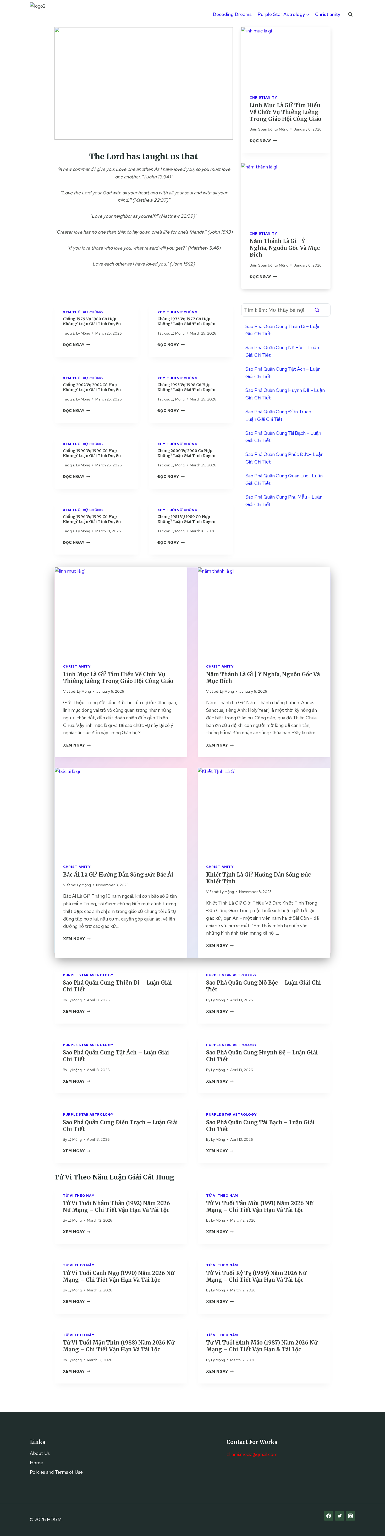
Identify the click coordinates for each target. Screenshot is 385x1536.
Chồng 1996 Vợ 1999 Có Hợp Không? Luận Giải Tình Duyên (92, 519)
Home (36, 1463)
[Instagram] (350, 1516)
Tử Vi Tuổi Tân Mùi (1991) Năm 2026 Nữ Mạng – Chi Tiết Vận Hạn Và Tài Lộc (259, 1206)
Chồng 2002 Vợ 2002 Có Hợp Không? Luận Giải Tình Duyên (92, 387)
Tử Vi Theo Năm (79, 1195)
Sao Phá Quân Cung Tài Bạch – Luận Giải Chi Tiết (283, 437)
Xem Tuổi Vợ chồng (83, 312)
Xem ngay (76, 1011)
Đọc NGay (263, 140)
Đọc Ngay (76, 344)
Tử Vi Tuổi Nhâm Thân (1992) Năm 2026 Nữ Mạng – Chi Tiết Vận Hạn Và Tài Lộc (116, 1206)
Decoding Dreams (232, 14)
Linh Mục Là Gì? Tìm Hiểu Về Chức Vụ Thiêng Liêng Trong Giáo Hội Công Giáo (285, 112)
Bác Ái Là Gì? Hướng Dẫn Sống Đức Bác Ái (118, 874)
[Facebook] (328, 1516)
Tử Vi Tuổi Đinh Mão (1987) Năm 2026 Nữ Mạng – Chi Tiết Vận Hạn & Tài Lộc (261, 1346)
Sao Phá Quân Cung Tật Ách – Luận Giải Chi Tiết (283, 373)
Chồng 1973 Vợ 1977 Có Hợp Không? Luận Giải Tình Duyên (186, 321)
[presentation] (286, 57)
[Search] (317, 310)
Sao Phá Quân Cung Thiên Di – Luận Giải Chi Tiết (283, 330)
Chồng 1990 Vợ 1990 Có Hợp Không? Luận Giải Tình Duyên (92, 453)
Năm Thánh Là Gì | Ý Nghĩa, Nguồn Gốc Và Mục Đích (285, 248)
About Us (40, 1453)
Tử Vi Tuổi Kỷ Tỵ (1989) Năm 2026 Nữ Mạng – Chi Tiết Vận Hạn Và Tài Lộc (256, 1276)
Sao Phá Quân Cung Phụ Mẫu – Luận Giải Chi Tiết (283, 500)
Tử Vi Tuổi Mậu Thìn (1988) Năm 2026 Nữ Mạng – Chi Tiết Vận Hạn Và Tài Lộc (118, 1346)
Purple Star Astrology (88, 975)
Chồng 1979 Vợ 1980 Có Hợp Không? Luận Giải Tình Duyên (92, 321)
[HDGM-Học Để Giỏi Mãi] (43, 14)
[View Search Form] (350, 14)
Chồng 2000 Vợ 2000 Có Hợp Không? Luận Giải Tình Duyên (186, 453)
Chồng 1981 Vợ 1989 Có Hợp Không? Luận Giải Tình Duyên (186, 519)
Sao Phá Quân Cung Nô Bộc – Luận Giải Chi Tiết (282, 351)
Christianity (327, 14)
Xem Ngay (77, 745)
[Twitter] (339, 1516)
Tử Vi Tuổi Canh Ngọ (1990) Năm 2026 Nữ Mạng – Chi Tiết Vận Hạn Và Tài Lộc (118, 1276)
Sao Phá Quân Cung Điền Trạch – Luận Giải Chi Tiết (280, 415)
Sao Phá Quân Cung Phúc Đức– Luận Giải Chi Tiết (284, 458)
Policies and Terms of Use (56, 1472)
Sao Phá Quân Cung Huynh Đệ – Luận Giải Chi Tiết (285, 394)
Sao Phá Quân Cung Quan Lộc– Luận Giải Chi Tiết (284, 479)
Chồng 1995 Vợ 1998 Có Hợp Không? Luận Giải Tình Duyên (186, 387)
